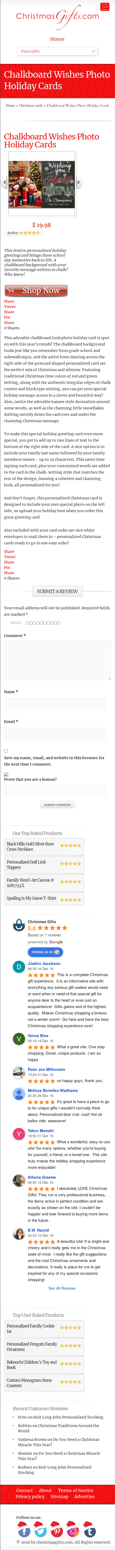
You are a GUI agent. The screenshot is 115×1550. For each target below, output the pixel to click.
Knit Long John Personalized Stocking (68, 1417)
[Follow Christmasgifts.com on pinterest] (56, 1529)
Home (57, 39)
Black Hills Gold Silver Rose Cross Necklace (30, 846)
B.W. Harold (38, 1230)
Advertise (84, 1496)
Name (11, 691)
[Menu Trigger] (104, 7)
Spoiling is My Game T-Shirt (31, 898)
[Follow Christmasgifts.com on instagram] (73, 1529)
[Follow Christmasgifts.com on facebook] (24, 1529)
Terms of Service (75, 1490)
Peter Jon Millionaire (46, 1069)
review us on (42, 951)
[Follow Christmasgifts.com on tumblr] (89, 1529)
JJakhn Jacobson (44, 963)
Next (79, 181)
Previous (4, 181)
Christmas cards (31, 105)
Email (11, 721)
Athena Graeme (42, 1177)
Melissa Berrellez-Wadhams (53, 1090)
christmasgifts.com (54, 1542)
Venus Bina (38, 1035)
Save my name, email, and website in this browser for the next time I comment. (54, 761)
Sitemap (59, 1496)
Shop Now (41, 290)
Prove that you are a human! (30, 779)
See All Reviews (61, 1288)
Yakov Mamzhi (41, 1130)
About (45, 1490)
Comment (15, 635)
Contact (24, 1490)
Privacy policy (30, 1496)
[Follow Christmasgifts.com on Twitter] (40, 1529)
